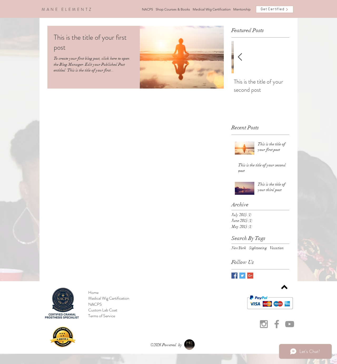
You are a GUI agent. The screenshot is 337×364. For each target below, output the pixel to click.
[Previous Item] (239, 57)
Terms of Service (101, 316)
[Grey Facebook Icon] (276, 324)
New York (238, 248)
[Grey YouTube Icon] (289, 324)
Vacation (277, 248)
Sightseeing (258, 248)
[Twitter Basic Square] (242, 276)
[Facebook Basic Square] (234, 276)
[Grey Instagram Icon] (263, 324)
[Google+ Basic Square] (250, 276)
